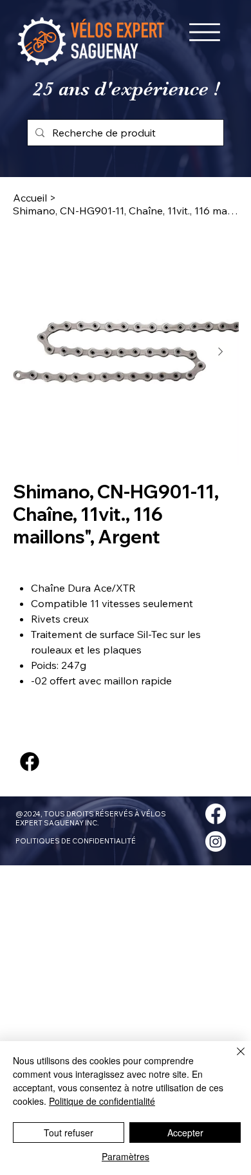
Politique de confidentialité (102, 1101)
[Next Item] (220, 352)
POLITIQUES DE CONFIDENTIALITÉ (75, 840)
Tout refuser (68, 1132)
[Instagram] (215, 841)
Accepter (185, 1132)
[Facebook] (29, 761)
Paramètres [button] (125, 1156)
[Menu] (204, 32)
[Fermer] (233, 1059)
